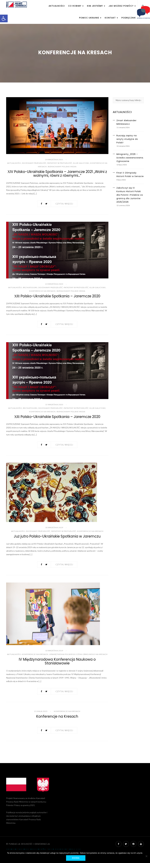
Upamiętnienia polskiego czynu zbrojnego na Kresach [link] (78, 654)
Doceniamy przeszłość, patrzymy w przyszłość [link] (47, 163)
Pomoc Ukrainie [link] (89, 17)
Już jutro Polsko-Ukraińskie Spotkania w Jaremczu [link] (57, 536)
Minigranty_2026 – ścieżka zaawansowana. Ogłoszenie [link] (130, 158)
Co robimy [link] (75, 5)
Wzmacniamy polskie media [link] (62, 166)
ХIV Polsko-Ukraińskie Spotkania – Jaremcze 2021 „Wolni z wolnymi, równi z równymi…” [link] (57, 173)
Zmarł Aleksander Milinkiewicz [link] (126, 122)
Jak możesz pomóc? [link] (121, 5)
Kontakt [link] (110, 17)
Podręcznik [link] (128, 17)
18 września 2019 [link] (54, 527)
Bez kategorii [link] (30, 287)
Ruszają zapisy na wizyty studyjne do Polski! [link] (127, 139)
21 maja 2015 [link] (40, 711)
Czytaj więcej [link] (64, 203)
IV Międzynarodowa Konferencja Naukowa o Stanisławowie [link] (57, 661)
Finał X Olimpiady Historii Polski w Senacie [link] (130, 174)
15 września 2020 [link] (54, 404)
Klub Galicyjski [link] (81, 163)
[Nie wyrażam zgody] (146, 856)
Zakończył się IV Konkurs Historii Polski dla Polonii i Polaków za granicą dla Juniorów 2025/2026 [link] (129, 194)
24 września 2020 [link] (54, 284)
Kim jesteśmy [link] (95, 5)
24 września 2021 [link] (54, 159)
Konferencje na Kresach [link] (42, 291)
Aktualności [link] (57, 5)
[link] (4, 18)
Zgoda (76, 858)
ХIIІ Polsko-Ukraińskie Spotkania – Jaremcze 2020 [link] (57, 296)
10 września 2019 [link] (54, 650)
